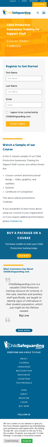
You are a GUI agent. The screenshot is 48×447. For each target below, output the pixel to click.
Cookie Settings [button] (11, 441)
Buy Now (24, 406)
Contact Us (16, 221)
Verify (24, 1)
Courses (24, 363)
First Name (11, 72)
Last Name (11, 86)
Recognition (24, 371)
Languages (24, 367)
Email (9, 99)
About (24, 359)
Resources (24, 375)
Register (34, 1)
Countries (24, 379)
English (13, 1)
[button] (43, 12)
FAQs (24, 390)
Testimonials (24, 383)
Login (24, 402)
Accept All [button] (27, 441)
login (42, 1)
